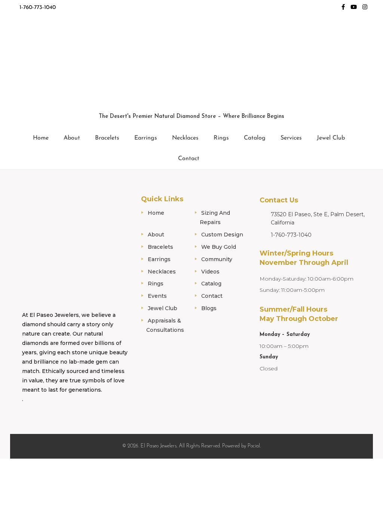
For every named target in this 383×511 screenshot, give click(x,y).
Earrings (145, 138)
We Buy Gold (218, 247)
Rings (221, 138)
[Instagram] (364, 7)
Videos (210, 271)
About (72, 138)
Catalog (255, 138)
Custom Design (222, 234)
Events (157, 296)
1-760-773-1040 (37, 7)
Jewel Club (331, 138)
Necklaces (185, 138)
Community (216, 259)
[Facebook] (343, 7)
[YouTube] (353, 7)
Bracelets (107, 138)
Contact (188, 159)
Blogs (209, 308)
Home (41, 138)
